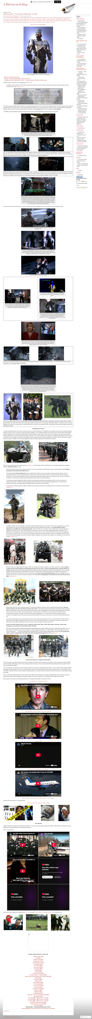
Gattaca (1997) (81, 88)
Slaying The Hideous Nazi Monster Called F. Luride (81, 36)
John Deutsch (39, 19)
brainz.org (27, 912)
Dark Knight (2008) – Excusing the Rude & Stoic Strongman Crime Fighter (82, 83)
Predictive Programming (14, 16)
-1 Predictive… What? (82, 71)
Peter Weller (56, 20)
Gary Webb (23, 19)
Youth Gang (52, 22)
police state (69, 20)
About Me (80, 170)
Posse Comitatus (7, 22)
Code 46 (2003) (81, 77)
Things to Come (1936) (82, 110)
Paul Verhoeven (50, 20)
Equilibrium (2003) (81, 86)
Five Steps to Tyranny (82, 155)
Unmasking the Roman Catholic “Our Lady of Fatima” (82, 161)
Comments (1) (6, 1010)
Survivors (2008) (81, 100)
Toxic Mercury (80, 38)
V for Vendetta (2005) (82, 112)
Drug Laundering (53, 17)
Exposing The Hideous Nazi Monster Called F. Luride (82, 32)
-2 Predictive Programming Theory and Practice (82, 74)
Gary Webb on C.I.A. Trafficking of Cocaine (38, 681)
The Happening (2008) (82, 108)
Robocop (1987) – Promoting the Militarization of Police (20, 14)
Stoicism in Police (33, 22)
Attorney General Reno (24, 17)
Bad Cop (32, 17)
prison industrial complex (16, 22)
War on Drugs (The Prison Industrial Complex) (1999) (38, 803)
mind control (33, 20)
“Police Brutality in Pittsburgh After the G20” (44, 912)
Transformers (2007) (82, 111)
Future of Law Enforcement (14, 19)
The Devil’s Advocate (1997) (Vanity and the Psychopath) (81, 65)
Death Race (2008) (81, 85)
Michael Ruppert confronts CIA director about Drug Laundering (38, 711)
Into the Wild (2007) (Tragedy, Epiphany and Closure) (81, 61)
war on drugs (46, 22)
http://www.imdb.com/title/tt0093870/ (38, 24)
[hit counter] (79, 177)
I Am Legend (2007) (81, 89)
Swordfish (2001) (81, 101)
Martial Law (45, 19)
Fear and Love (66, 17)
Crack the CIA (46, 17)
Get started (57, 1)
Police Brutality (63, 20)
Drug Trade (59, 17)
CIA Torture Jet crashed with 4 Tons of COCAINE (38, 769)
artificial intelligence (15, 17)
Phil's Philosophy (81, 128)
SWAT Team (40, 22)
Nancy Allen (38, 20)
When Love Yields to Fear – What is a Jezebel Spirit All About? (82, 165)
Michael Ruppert (59, 19)
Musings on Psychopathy (83, 145)
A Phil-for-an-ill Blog (15, 4)
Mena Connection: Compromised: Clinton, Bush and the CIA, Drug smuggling (38, 798)
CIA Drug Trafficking (38, 17)
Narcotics (44, 20)
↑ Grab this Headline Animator (82, 183)
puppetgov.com (25, 22)
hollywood (33, 19)
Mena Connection (51, 19)
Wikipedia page (29, 82)
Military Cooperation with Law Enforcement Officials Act (18, 20)
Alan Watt (8, 17)
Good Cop (29, 19)
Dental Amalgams (81, 20)
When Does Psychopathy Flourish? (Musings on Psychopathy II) (82, 148)
